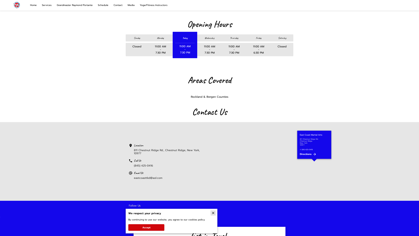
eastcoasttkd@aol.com (148, 177)
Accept (146, 227)
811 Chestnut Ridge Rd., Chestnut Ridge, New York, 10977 (167, 152)
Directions (305, 154)
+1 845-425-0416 (306, 150)
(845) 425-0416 (143, 165)
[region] (314, 161)
